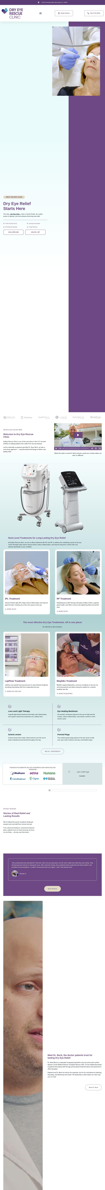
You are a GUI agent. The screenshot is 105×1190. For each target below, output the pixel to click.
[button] (40, 13)
